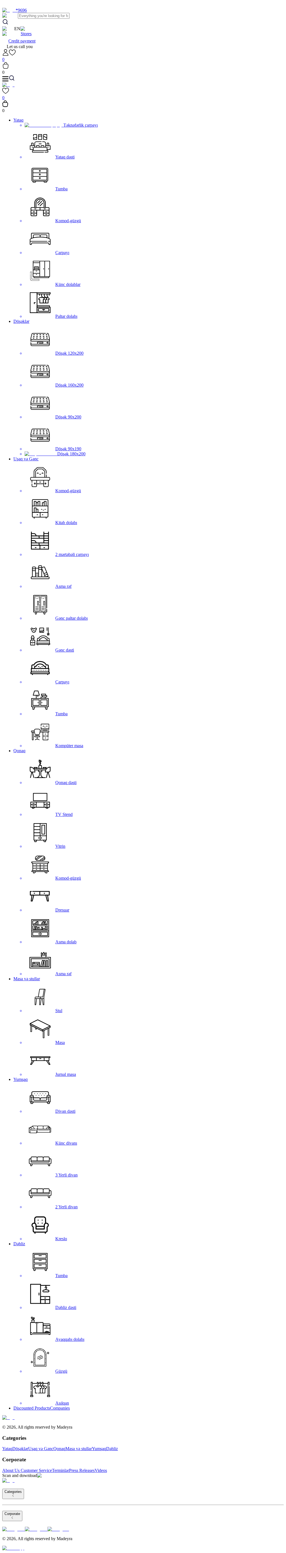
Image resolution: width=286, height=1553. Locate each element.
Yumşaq (20, 1079)
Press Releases (82, 1470)
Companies (60, 1408)
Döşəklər (21, 321)
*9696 (21, 10)
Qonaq (19, 750)
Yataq (18, 120)
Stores (26, 33)
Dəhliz (19, 1243)
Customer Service (36, 1470)
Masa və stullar (26, 978)
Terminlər (60, 1470)
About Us (11, 1470)
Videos (101, 1470)
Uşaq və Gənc (26, 458)
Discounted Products (31, 1408)
